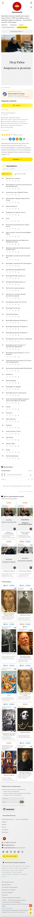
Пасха (13, 866)
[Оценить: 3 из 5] (7, 134)
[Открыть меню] (3, 3)
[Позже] (6, 109)
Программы (5, 832)
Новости (4, 824)
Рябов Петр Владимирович (8, 113)
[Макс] (10, 851)
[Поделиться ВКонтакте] (10, 139)
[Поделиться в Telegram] (13, 139)
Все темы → (4, 876)
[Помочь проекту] (30, 905)
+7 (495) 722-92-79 (10, 842)
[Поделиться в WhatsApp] (20, 139)
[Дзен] (14, 851)
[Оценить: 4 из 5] (9, 134)
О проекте (5, 895)
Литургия (4, 868)
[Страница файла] (15, 181)
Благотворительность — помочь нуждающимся (15, 819)
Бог (8, 868)
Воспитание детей (6, 870)
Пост (24, 866)
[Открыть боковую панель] (31, 3)
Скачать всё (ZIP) (21, 174)
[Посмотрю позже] (14, 502)
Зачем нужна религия (7, 872)
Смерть (12, 870)
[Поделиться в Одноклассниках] (17, 139)
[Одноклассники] (22, 851)
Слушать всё (7, 174)
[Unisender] (8, 809)
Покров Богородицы (17, 872)
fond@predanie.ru (9, 845)
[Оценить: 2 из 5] (5, 134)
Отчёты (4, 827)
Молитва (28, 866)
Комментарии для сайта (25, 491)
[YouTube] (18, 851)
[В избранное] (2, 109)
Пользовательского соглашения (16, 912)
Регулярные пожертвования (10, 887)
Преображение (15, 874)
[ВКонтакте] (3, 851)
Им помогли (5, 829)
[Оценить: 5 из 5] (11, 134)
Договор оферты (6, 884)
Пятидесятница (23, 874)
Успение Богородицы (7, 874)
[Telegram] (7, 851)
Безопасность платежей (8, 890)
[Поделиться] (13, 181)
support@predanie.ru (14, 848)
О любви (16, 868)
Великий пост (19, 866)
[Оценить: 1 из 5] (2, 134)
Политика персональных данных (11, 897)
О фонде (4, 822)
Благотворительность (9, 815)
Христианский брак (23, 868)
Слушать (18, 105)
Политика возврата (7, 892)
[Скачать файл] (18, 181)
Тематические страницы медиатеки (15, 862)
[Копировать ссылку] (24, 139)
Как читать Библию (19, 870)
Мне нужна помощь (11, 856)
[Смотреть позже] (10, 181)
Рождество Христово (6, 866)
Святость (11, 868)
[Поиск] (31, 7)
